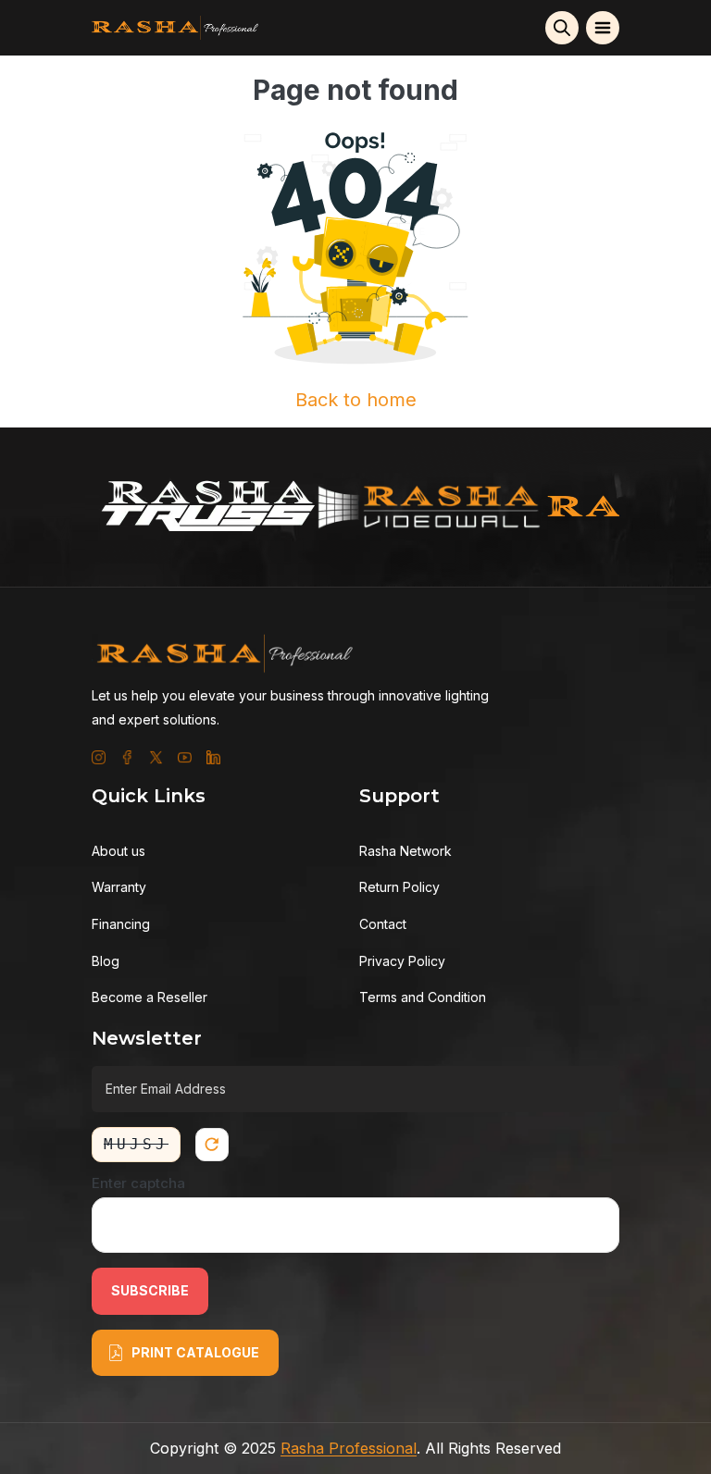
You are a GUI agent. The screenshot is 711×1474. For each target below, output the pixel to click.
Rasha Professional (349, 1448)
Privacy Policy (402, 961)
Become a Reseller (149, 997)
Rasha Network (405, 851)
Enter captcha (138, 1183)
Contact (382, 924)
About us (118, 851)
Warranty (119, 887)
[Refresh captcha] (212, 1144)
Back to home (356, 400)
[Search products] (562, 27)
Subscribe (150, 1290)
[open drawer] (602, 27)
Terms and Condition (422, 997)
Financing (121, 924)
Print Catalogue (195, 1352)
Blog (105, 961)
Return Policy (399, 887)
